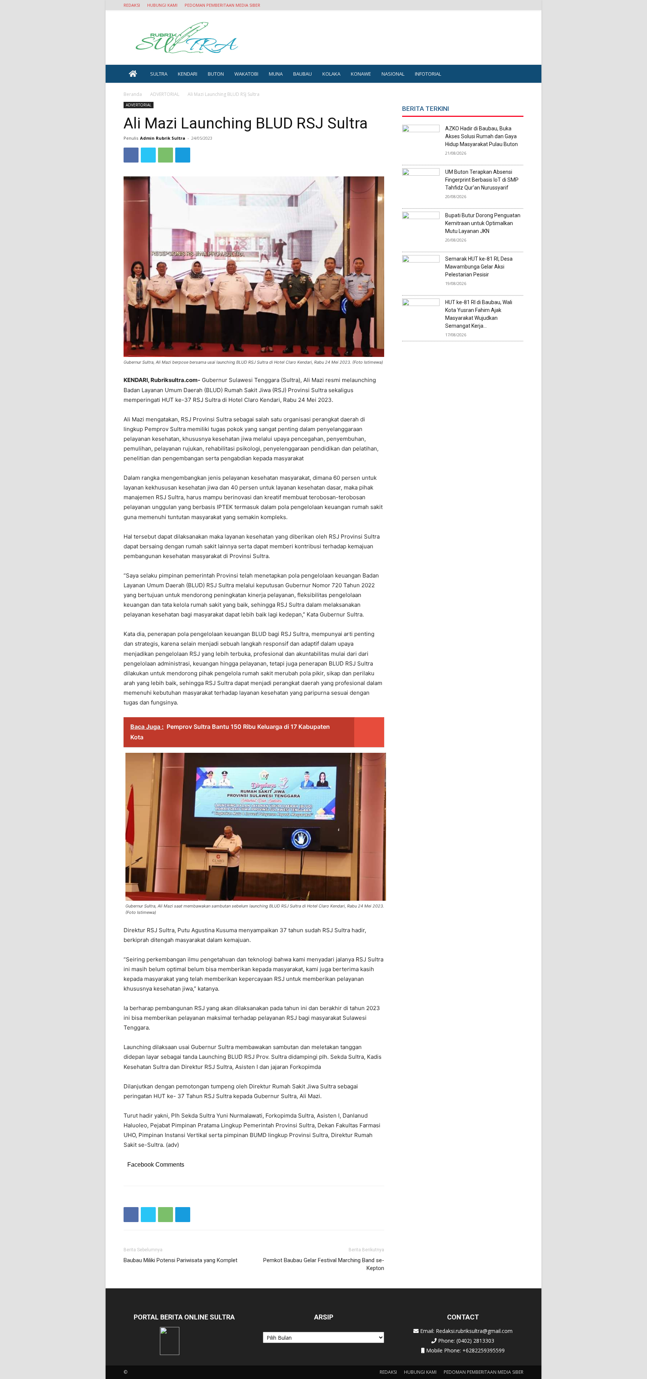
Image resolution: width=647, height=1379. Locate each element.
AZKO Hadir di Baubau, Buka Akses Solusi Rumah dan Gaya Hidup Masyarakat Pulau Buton (481, 136)
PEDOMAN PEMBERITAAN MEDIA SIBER (222, 5)
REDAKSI (132, 5)
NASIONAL (393, 73)
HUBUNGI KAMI (162, 5)
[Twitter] (148, 155)
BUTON (216, 73)
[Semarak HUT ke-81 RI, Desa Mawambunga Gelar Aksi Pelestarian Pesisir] (421, 274)
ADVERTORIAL (164, 94)
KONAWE (361, 73)
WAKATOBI (246, 73)
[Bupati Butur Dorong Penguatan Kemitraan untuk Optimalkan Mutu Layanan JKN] (421, 230)
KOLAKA (331, 73)
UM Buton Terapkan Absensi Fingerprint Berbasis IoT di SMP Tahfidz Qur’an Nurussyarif (482, 180)
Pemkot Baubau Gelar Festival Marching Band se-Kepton (323, 1264)
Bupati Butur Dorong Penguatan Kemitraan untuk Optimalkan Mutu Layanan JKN (482, 223)
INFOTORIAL (428, 73)
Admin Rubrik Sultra (162, 138)
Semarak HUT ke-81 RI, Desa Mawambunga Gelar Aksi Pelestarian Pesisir (479, 267)
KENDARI (187, 73)
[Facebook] (131, 155)
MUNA (276, 73)
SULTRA (158, 73)
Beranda (133, 94)
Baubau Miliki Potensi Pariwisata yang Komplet (180, 1260)
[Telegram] (182, 155)
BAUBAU (302, 73)
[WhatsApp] (165, 155)
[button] (517, 5)
